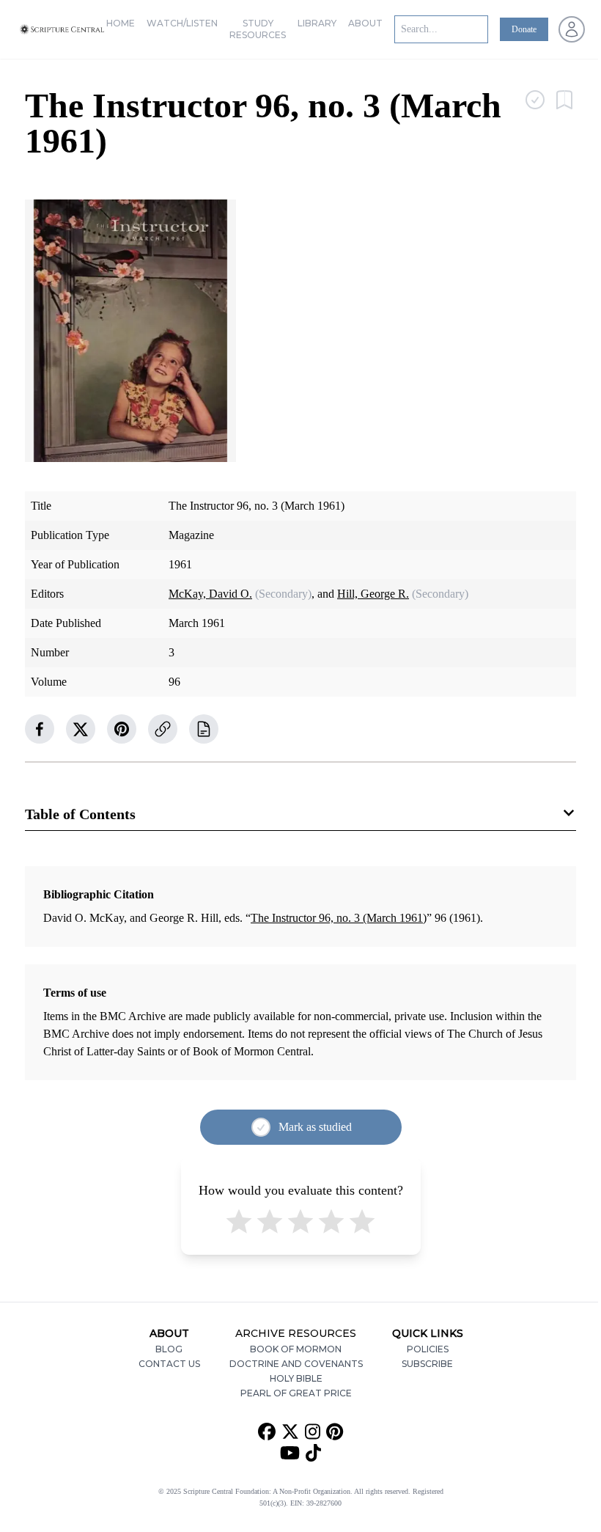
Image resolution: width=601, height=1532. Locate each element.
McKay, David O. (210, 593)
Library (317, 23)
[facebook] (39, 729)
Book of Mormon (296, 1349)
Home (120, 23)
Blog (168, 1349)
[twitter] (80, 729)
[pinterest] (121, 729)
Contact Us (169, 1363)
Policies (428, 1349)
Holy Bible (296, 1378)
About (365, 23)
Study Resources (257, 29)
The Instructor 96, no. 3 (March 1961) (339, 918)
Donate (524, 29)
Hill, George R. (373, 593)
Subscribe (427, 1363)
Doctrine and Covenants (296, 1363)
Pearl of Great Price (296, 1393)
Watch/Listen (182, 23)
